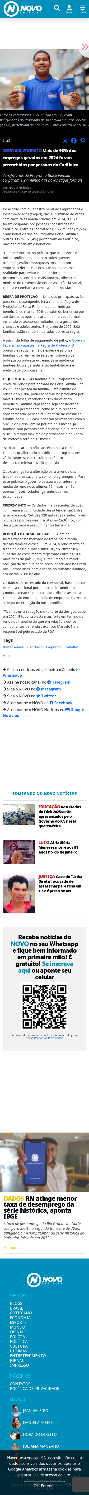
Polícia (17, 1336)
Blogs (16, 1303)
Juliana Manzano (41, 1446)
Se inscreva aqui (46, 967)
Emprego (53, 647)
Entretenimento (18, 1355)
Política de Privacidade (48, 1038)
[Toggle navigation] (82, 8)
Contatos (20, 1383)
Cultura (18, 1346)
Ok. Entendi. (45, 1485)
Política (18, 1341)
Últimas (18, 1351)
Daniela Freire (38, 1422)
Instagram (50, 689)
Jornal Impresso (18, 1363)
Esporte (18, 1322)
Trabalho (71, 647)
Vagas (7, 655)
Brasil (16, 1308)
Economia (18, 1317)
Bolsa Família (13, 647)
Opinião (18, 1332)
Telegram (60, 682)
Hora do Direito (40, 1434)
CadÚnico (34, 647)
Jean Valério (35, 1410)
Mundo (17, 1327)
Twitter (48, 696)
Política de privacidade (34, 1388)
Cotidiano (18, 1313)
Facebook (63, 702)
